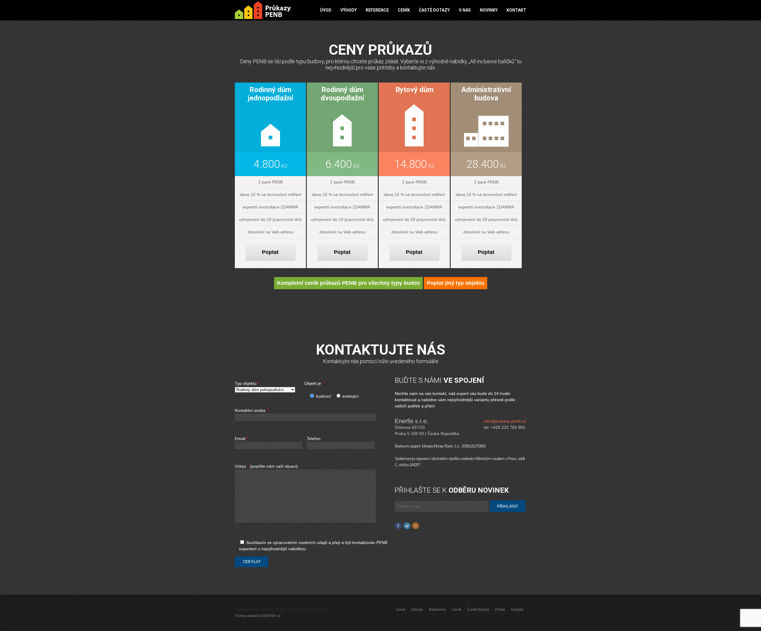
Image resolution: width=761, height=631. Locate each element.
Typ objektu (247, 383)
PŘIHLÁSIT (507, 506)
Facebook (398, 525)
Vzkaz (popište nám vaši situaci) (266, 466)
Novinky (489, 10)
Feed (415, 525)
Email (241, 439)
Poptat (270, 252)
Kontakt (516, 10)
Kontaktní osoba (251, 410)
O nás (465, 10)
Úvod (325, 10)
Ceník (404, 10)
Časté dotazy (434, 10)
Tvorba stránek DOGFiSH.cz (257, 616)
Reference (377, 10)
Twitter (407, 525)
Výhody (348, 10)
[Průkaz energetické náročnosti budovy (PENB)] (263, 10)
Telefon (313, 439)
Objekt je (314, 383)
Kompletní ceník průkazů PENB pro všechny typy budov (348, 283)
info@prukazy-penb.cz (505, 421)
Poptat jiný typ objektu (455, 283)
